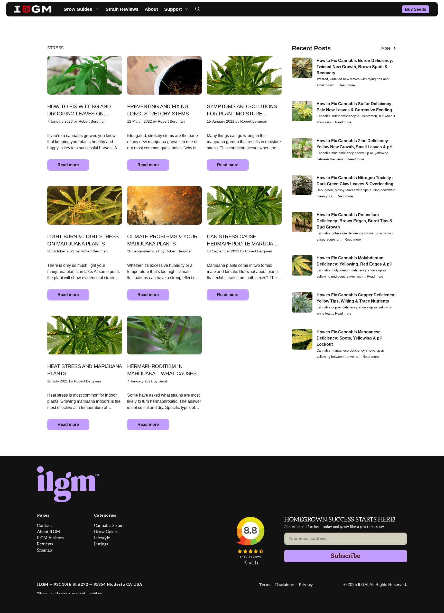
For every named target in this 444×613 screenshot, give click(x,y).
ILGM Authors (50, 538)
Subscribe (345, 556)
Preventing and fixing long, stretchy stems (158, 110)
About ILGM (48, 531)
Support (173, 9)
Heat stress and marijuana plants (84, 369)
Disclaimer (285, 584)
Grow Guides (77, 9)
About (151, 9)
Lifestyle (102, 538)
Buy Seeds (415, 9)
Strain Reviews (122, 9)
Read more (68, 165)
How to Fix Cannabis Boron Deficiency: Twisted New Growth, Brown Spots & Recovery (355, 66)
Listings (101, 544)
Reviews (45, 544)
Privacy (306, 584)
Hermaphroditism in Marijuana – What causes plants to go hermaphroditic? (162, 370)
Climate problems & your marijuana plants (162, 240)
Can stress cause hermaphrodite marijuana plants (243, 240)
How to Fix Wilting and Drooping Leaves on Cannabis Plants (78, 110)
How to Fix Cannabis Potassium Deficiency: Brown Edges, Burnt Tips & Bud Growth (355, 221)
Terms (265, 584)
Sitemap (44, 550)
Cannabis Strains (109, 525)
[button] (197, 9)
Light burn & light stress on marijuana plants (83, 240)
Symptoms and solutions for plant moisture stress (242, 110)
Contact (44, 525)
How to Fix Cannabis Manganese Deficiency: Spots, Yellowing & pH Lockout (350, 338)
